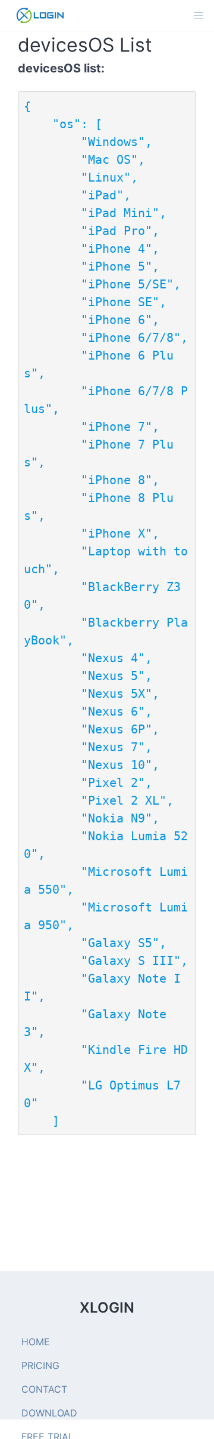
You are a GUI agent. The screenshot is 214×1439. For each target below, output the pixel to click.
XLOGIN (107, 1308)
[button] (198, 15)
